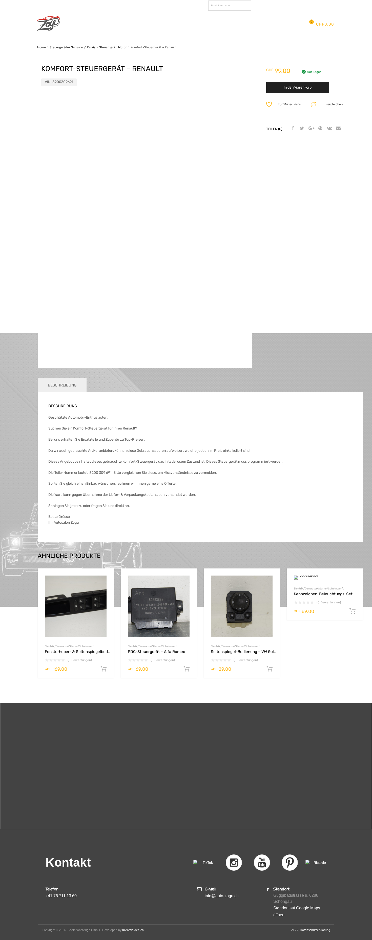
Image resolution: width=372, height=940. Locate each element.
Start (92, 24)
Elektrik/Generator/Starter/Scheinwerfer (70, 646)
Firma (111, 24)
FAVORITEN (267, 5)
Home (41, 47)
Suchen (246, 6)
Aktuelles (134, 24)
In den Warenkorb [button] (103, 669)
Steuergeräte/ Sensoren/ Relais (72, 47)
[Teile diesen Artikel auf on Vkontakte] (328, 128)
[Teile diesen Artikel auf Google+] (310, 128)
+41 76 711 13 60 (61, 896)
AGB (294, 930)
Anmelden (296, 4)
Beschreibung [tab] (62, 385)
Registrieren (317, 4)
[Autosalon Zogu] (48, 31)
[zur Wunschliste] (105, 578)
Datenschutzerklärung (315, 930)
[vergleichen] (105, 586)
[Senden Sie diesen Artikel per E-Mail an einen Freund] (338, 128)
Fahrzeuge (190, 24)
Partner (237, 24)
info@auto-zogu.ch (222, 896)
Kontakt (261, 24)
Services (161, 24)
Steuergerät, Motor (113, 47)
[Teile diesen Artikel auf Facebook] (292, 128)
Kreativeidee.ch (133, 930)
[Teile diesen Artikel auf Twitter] (301, 128)
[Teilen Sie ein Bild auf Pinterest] (319, 128)
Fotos (215, 24)
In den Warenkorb (298, 87)
